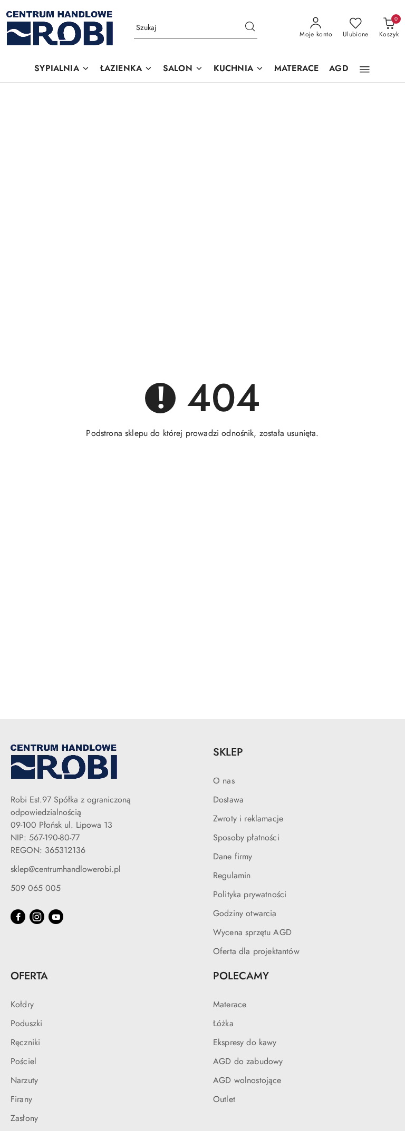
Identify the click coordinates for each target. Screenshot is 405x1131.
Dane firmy (233, 856)
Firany (21, 1099)
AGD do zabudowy (248, 1061)
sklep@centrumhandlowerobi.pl (66, 869)
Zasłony (24, 1118)
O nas (224, 781)
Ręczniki (25, 1042)
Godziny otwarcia (245, 913)
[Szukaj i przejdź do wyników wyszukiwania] (250, 28)
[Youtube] (56, 916)
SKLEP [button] (228, 752)
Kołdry (22, 1004)
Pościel (23, 1061)
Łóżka (223, 1023)
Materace (229, 1004)
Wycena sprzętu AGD (252, 932)
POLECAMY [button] (241, 976)
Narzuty (24, 1080)
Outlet (224, 1099)
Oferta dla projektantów (256, 951)
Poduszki (26, 1023)
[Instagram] (37, 916)
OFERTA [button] (29, 976)
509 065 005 (36, 888)
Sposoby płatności (246, 837)
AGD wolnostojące (247, 1080)
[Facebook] (18, 916)
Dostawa (228, 799)
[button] (61, 69)
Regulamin (231, 875)
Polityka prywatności (249, 894)
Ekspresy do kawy (245, 1042)
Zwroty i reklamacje (248, 818)
